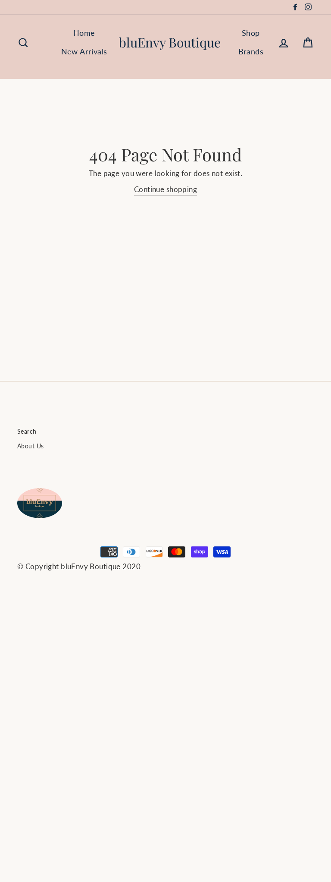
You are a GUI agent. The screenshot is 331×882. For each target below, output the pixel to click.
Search (27, 431)
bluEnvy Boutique (170, 42)
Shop (251, 33)
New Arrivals (84, 51)
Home (84, 33)
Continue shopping (165, 189)
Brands (251, 51)
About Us (30, 446)
